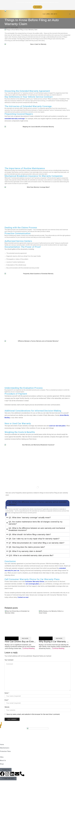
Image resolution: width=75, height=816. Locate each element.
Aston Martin (64, 415)
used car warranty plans (57, 426)
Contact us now (23, 597)
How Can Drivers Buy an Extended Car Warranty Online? (32, 641)
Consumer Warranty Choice (34, 581)
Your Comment (9, 660)
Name (7, 693)
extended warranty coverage (15, 118)
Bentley (7, 417)
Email (7, 700)
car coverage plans (32, 584)
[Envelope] (17, 774)
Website (7, 707)
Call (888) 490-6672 (50, 14)
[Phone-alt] (22, 774)
